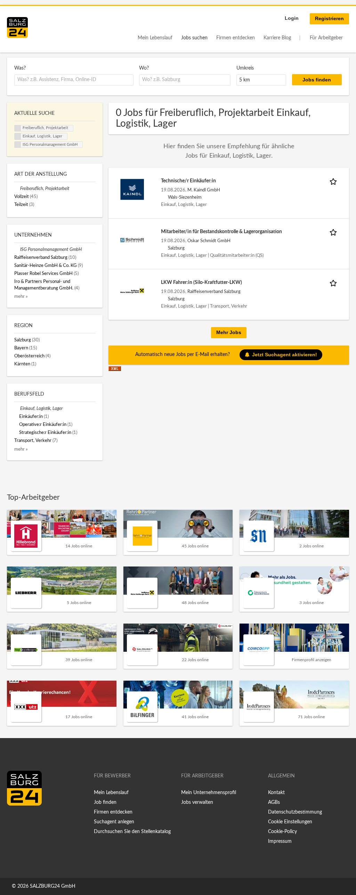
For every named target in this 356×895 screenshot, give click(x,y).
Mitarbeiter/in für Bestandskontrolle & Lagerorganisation (221, 231)
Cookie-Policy (282, 831)
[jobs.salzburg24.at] (17, 27)
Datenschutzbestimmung (295, 812)
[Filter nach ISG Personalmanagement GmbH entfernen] (17, 249)
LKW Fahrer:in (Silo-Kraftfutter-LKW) (201, 282)
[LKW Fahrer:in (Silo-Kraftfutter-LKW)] (132, 290)
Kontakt (276, 792)
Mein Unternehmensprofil (208, 792)
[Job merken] (334, 181)
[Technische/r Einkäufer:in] (132, 189)
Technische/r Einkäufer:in (188, 181)
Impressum (280, 841)
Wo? (144, 68)
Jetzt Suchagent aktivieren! (284, 354)
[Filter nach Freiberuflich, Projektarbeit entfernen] (17, 189)
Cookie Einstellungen (290, 821)
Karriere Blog (277, 37)
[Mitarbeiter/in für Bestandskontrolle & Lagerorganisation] (132, 239)
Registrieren (329, 18)
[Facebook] (15, 820)
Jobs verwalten (197, 802)
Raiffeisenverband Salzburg (214, 292)
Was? (20, 68)
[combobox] (74, 80)
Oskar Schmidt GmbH (208, 241)
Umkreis (245, 68)
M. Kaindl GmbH (203, 190)
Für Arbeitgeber (326, 37)
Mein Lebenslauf (155, 37)
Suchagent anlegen (114, 821)
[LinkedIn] (25, 820)
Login (292, 18)
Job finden (105, 802)
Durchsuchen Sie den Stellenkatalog (132, 831)
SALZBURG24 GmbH (52, 886)
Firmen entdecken (235, 37)
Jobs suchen (194, 37)
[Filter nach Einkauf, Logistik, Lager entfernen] (17, 408)
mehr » (21, 296)
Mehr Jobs (228, 332)
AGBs (274, 802)
